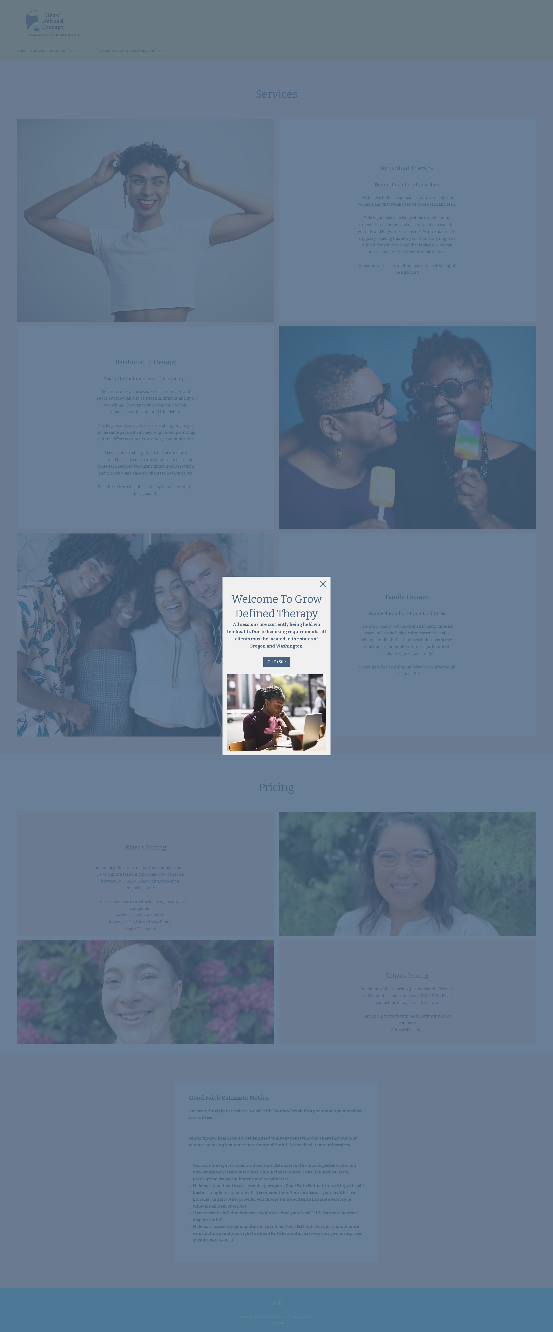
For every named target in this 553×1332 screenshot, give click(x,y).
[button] (323, 584)
